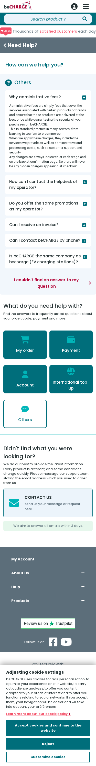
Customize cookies (48, 756)
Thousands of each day (54, 31)
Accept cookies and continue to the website (48, 728)
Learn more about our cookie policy (37, 714)
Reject (48, 743)
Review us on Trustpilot (48, 623)
